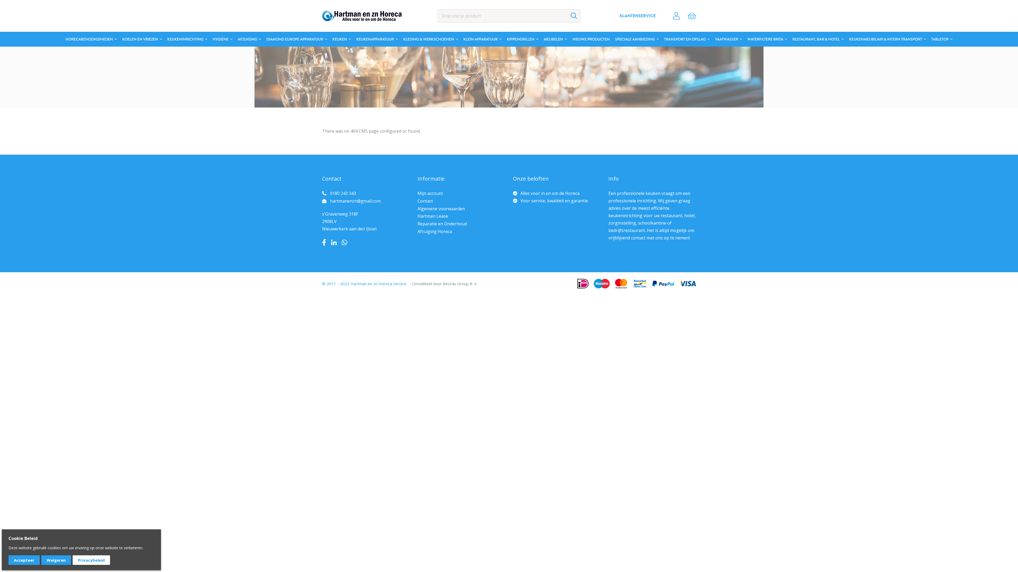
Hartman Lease (433, 216)
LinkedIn (334, 242)
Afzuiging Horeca (435, 231)
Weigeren (56, 560)
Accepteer (24, 560)
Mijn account (430, 193)
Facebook (324, 242)
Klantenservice (638, 16)
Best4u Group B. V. (460, 283)
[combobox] (509, 16)
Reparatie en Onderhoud (442, 224)
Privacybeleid (91, 560)
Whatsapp (344, 242)
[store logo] (362, 16)
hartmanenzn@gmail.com (355, 201)
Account (676, 16)
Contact (425, 201)
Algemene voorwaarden (441, 209)
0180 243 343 (343, 193)
